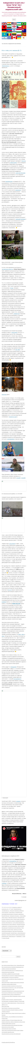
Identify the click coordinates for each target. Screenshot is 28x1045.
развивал (4, 602)
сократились (14, 332)
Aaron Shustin (6, 938)
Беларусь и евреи (17, 907)
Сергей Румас (14, 933)
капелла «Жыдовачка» (7, 922)
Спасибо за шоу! (13, 416)
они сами (17, 349)
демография (22, 915)
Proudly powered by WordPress (8, 1042)
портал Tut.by (10, 929)
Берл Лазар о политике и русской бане (11, 1008)
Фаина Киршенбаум (20, 934)
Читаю (11, 288)
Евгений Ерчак (21, 917)
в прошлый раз (12, 861)
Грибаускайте (13, 162)
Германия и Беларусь (14, 915)
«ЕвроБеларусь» (17, 909)
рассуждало (12, 543)
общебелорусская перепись (14, 927)
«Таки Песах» (12, 912)
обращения (13, 667)
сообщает (4, 883)
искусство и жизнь (10, 921)
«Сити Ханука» (5, 912)
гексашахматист (17, 679)
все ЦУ (10, 590)
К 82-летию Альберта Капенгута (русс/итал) (12, 986)
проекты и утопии (18, 929)
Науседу (24, 161)
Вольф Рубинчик (5, 915)
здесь (19, 634)
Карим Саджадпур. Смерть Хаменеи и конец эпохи (13, 1021)
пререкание (18, 190)
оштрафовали (10, 439)
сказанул (18, 801)
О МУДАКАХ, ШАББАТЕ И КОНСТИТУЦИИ (10, 974)
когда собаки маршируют (18, 922)
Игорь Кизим (17, 919)
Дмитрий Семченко (12, 917)
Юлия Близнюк (5, 936)
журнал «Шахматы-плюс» (7, 919)
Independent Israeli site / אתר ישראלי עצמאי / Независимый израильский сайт (14, 6)
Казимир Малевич (19, 921)
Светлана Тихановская (17, 931)
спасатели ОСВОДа (10, 934)
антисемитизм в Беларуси (8, 914)
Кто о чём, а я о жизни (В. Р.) (11, 50)
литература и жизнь (12, 926)
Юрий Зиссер (12, 936)
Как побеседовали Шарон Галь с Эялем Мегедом (13, 965)
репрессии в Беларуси (7, 931)
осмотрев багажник (20, 173)
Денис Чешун (5, 917)
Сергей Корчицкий (6, 933)
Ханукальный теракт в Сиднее (9, 1028)
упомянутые (16, 313)
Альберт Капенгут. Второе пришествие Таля (12, 1020)
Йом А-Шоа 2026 (5, 1006)
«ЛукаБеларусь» (5, 910)
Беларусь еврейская (19, 914)
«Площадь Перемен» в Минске (17, 910)
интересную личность (7, 269)
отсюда (18, 478)
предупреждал (8, 181)
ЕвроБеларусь (5, 66)
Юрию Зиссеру (16, 603)
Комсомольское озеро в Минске (9, 924)
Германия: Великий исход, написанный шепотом (13, 991)
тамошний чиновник (20, 219)
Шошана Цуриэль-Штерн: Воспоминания (11, 1033)
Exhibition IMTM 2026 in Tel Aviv (8, 1023)
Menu (14, 19)
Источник (4, 394)
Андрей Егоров (18, 912)
